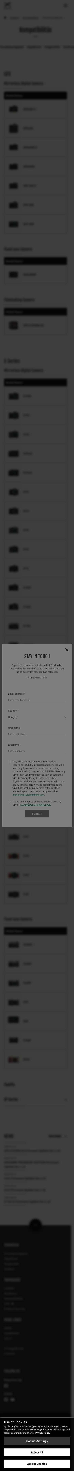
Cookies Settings (37, 1441)
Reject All (37, 1452)
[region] (37, 1444)
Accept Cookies (37, 1463)
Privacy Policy (42, 1432)
